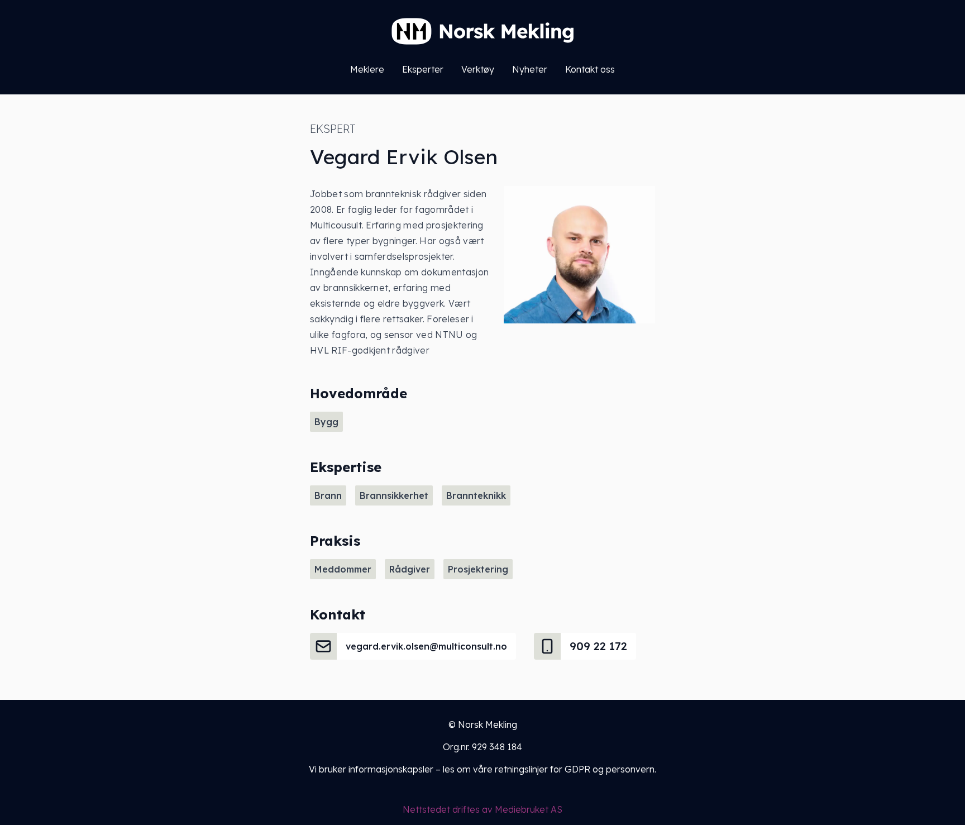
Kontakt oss (590, 69)
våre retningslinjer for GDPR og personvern (564, 769)
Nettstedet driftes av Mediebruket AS (482, 809)
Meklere (367, 69)
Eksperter (422, 69)
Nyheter (529, 69)
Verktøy (477, 69)
